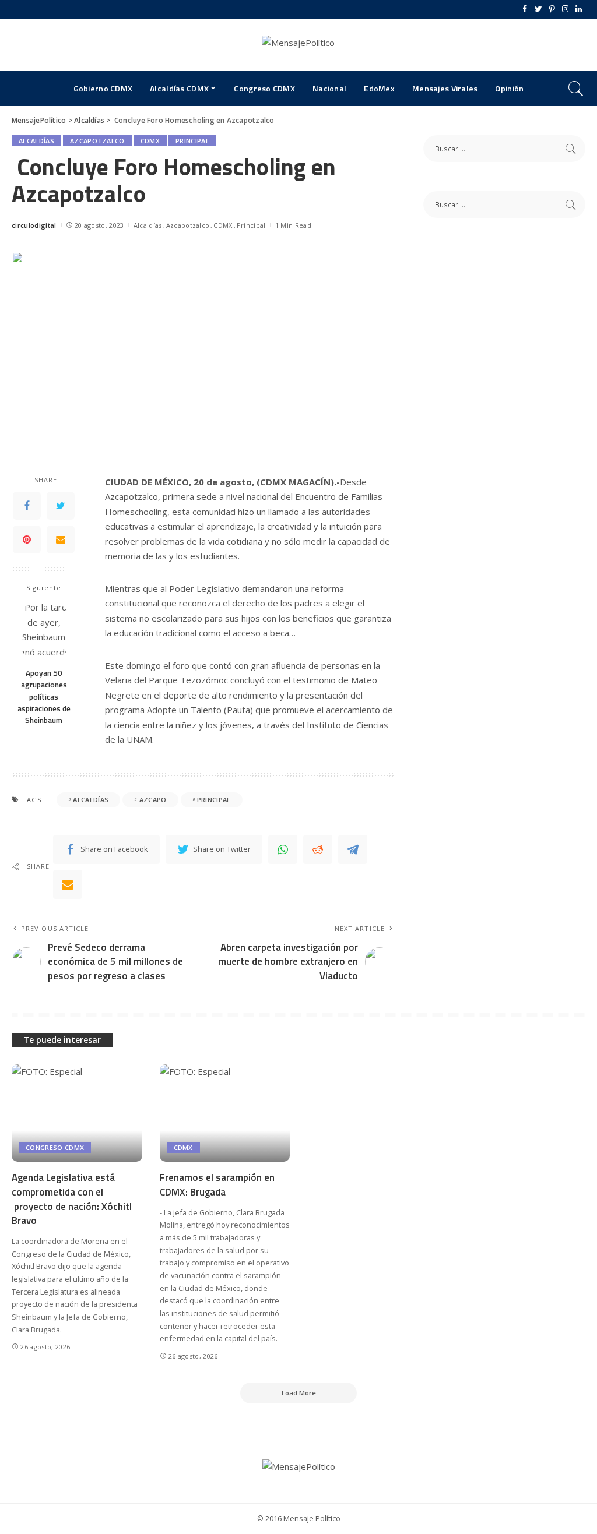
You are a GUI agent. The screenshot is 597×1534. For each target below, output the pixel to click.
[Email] (61, 539)
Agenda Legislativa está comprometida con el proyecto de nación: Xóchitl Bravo (72, 1199)
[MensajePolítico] (298, 45)
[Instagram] (565, 9)
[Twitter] (538, 9)
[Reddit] (317, 849)
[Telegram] (352, 849)
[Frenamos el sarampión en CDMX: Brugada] (225, 1113)
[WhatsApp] (282, 849)
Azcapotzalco (97, 140)
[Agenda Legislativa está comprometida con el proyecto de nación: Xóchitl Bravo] (77, 1113)
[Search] (576, 88)
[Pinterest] (552, 9)
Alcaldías (36, 140)
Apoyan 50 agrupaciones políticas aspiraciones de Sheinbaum (44, 696)
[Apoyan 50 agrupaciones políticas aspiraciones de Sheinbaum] (44, 630)
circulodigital (34, 225)
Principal (192, 140)
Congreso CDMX (55, 1147)
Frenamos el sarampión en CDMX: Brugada (217, 1185)
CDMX (150, 140)
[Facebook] (525, 9)
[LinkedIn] (578, 9)
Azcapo (153, 799)
